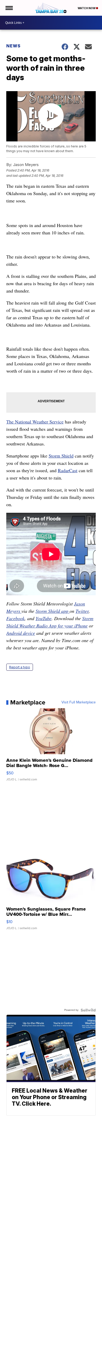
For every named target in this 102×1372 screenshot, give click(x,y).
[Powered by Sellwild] (88, 1010)
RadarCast (67, 470)
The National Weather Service (35, 421)
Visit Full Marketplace (78, 702)
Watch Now (87, 8)
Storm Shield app (53, 611)
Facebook (15, 618)
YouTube (44, 618)
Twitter (82, 611)
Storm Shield (61, 456)
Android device (20, 633)
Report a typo (19, 667)
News (13, 45)
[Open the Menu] (9, 7)
